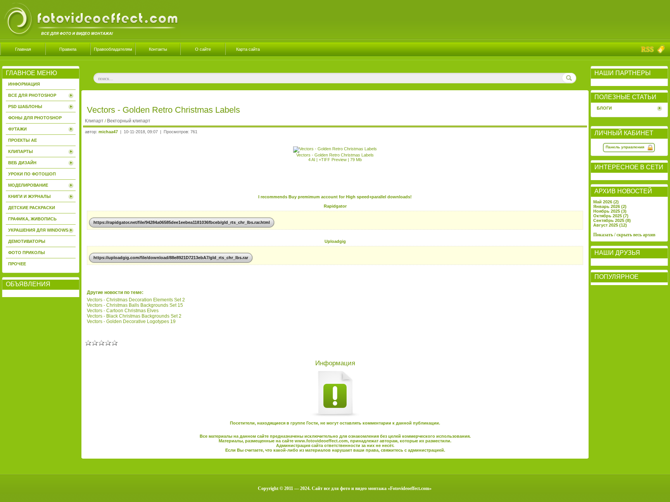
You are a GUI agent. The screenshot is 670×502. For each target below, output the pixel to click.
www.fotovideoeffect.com (321, 440)
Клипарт (95, 121)
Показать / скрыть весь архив (624, 234)
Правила (67, 49)
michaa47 (108, 131)
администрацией (426, 450)
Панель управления (625, 147)
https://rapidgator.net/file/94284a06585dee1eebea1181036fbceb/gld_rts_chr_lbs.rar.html (181, 222)
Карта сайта (248, 49)
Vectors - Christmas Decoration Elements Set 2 (136, 300)
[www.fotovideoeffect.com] (90, 37)
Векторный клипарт (128, 121)
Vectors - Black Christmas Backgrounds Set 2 (134, 316)
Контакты (158, 49)
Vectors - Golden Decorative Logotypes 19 (131, 321)
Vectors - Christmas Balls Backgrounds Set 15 (135, 305)
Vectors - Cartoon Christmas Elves (123, 310)
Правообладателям (113, 49)
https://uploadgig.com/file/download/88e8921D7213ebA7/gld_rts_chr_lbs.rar (170, 257)
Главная (23, 49)
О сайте (203, 49)
